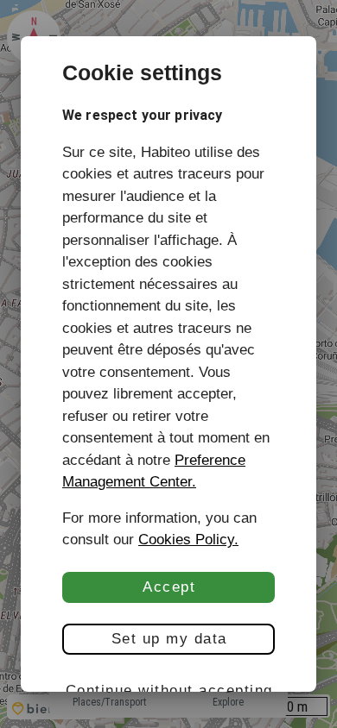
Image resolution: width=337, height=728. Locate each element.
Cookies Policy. (188, 539)
